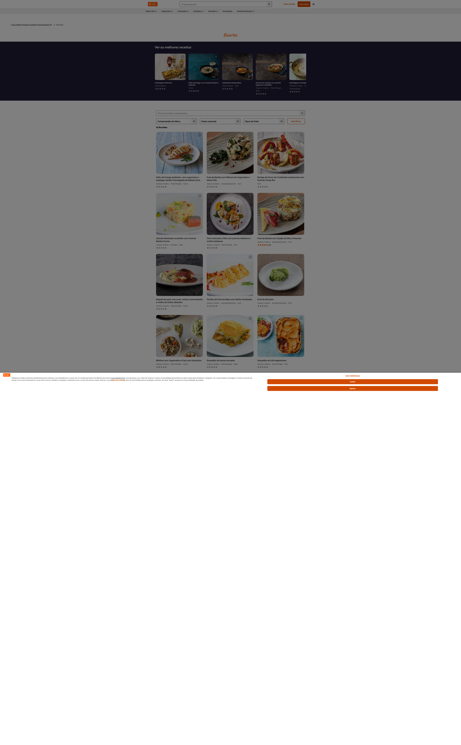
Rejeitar (353, 388)
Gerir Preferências (353, 375)
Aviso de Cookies (118, 380)
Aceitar (353, 381)
